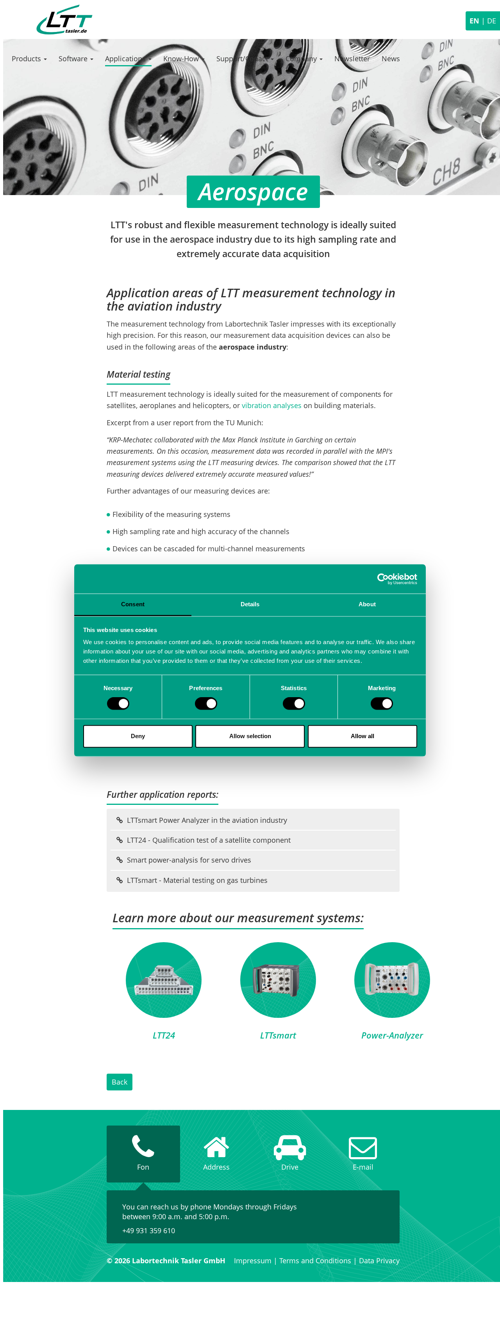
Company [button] (302, 58)
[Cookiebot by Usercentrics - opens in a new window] (383, 579)
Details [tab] (250, 604)
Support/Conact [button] (243, 58)
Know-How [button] (182, 58)
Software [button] (74, 58)
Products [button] (27, 58)
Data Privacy (379, 1260)
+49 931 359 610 (148, 1230)
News (391, 58)
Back (119, 1082)
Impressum (252, 1260)
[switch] (206, 704)
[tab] (143, 1154)
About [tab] (367, 604)
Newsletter (352, 58)
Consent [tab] (133, 604)
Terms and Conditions (315, 1260)
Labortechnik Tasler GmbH (64, 19)
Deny (138, 736)
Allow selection (250, 736)
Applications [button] (126, 58)
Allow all (362, 736)
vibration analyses (272, 405)
